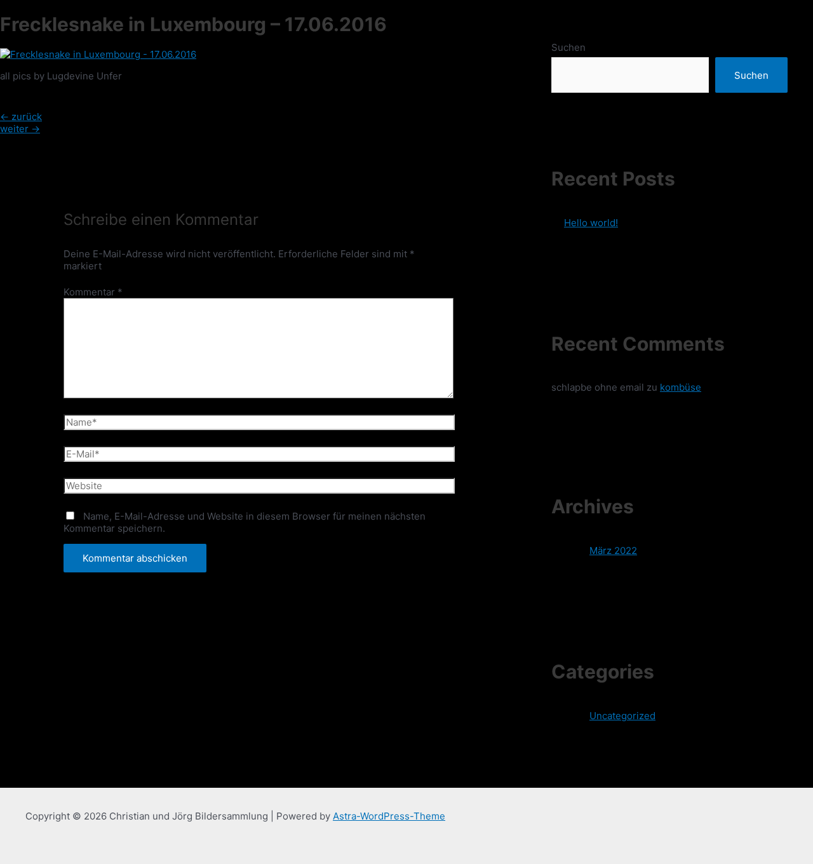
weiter (20, 129)
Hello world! (591, 223)
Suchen (568, 47)
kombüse (680, 387)
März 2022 (613, 550)
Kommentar (93, 292)
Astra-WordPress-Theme (389, 816)
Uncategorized (622, 716)
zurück (21, 117)
